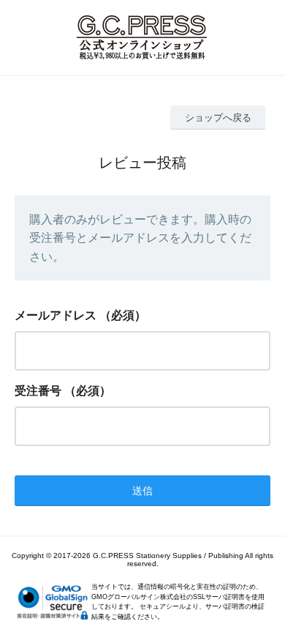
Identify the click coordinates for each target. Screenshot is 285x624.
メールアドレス (55, 315)
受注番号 (38, 391)
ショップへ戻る (218, 117)
